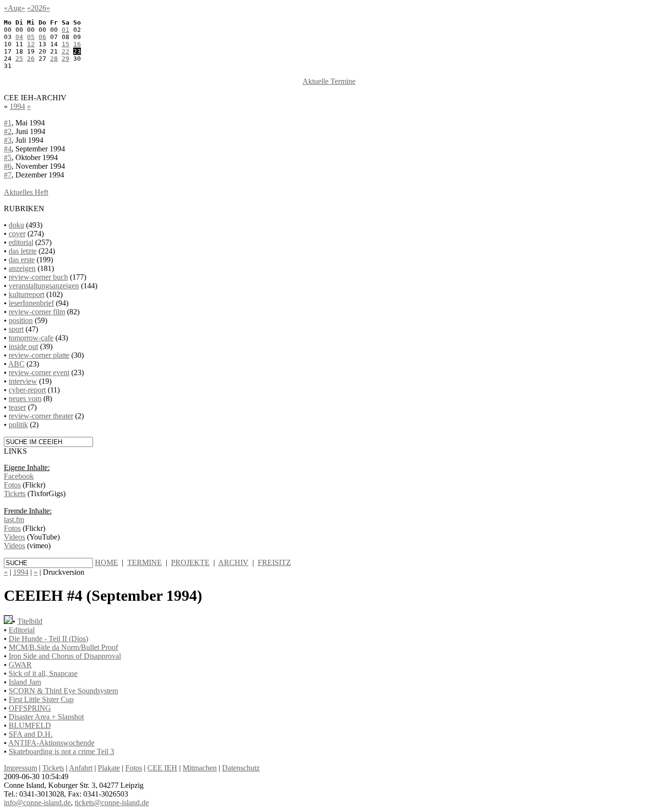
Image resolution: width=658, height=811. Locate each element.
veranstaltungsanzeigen (44, 286)
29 (65, 58)
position (21, 320)
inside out (23, 346)
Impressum (20, 768)
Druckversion (63, 572)
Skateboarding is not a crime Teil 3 (61, 751)
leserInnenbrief (31, 303)
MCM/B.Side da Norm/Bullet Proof (63, 647)
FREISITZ (274, 562)
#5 (8, 157)
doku (16, 225)
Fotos (12, 485)
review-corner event (39, 372)
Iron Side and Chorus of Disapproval (65, 656)
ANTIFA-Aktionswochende (51, 743)
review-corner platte (39, 355)
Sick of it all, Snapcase (43, 673)
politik (18, 424)
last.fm (14, 519)
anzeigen (22, 268)
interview (23, 381)
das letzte (23, 251)
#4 (8, 149)
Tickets (15, 493)
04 (19, 37)
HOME (106, 562)
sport (16, 329)
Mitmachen (200, 768)
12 (31, 44)
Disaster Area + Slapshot (46, 717)
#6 (8, 166)
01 (65, 29)
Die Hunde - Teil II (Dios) (48, 639)
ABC (16, 364)
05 (31, 37)
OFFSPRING (30, 708)
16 (77, 44)
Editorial (22, 630)
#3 (8, 140)
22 (65, 51)
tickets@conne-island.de (112, 802)
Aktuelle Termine (329, 81)
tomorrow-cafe (31, 338)
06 (42, 37)
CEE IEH (162, 768)
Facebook (19, 476)
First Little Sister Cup (41, 699)
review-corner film (37, 312)
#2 (8, 131)
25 (19, 58)
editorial (21, 242)
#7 (8, 175)
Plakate (109, 768)
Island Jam (25, 682)
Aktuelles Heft (26, 192)
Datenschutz (241, 768)
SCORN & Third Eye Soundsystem (63, 691)
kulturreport (26, 294)
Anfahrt (80, 768)
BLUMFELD (30, 725)
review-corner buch (38, 277)
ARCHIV (233, 562)
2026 (38, 8)
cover (17, 234)
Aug (14, 8)
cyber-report (27, 390)
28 (54, 58)
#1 (8, 123)
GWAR (20, 665)
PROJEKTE (190, 562)
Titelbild (29, 621)
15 (65, 44)
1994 (17, 106)
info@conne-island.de (37, 802)
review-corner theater (41, 416)
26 (31, 58)
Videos (14, 537)
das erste (22, 260)
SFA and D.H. (31, 734)
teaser (17, 407)
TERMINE (144, 562)
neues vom (25, 398)
